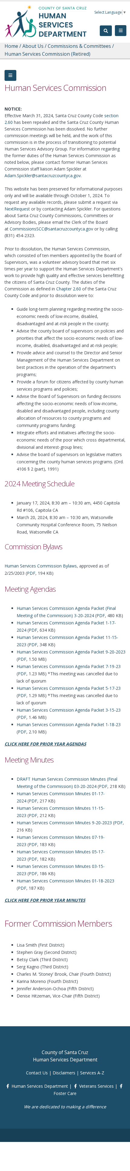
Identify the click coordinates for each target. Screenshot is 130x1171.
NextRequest (17, 209)
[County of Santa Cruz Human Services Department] (46, 21)
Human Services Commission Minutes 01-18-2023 (65, 881)
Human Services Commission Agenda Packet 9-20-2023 (71, 652)
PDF (31, 573)
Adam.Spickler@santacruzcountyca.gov (43, 175)
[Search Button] (106, 30)
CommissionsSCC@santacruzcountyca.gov (51, 229)
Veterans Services (96, 1086)
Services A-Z (92, 1073)
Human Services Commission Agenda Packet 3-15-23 (69, 710)
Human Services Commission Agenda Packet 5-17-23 (69, 688)
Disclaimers (64, 1073)
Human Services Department (39, 1086)
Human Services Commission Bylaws (41, 566)
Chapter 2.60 (68, 289)
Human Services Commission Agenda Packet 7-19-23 (69, 666)
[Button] (10, 75)
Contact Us (37, 1073)
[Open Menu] (120, 30)
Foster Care (65, 1093)
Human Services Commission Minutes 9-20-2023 (64, 822)
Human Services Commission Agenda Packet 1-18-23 (69, 724)
